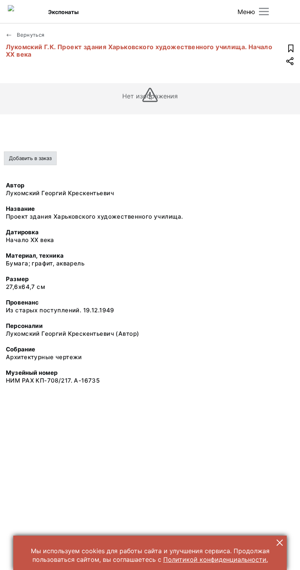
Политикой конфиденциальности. (215, 559)
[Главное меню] (264, 11)
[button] (280, 543)
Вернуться (30, 35)
